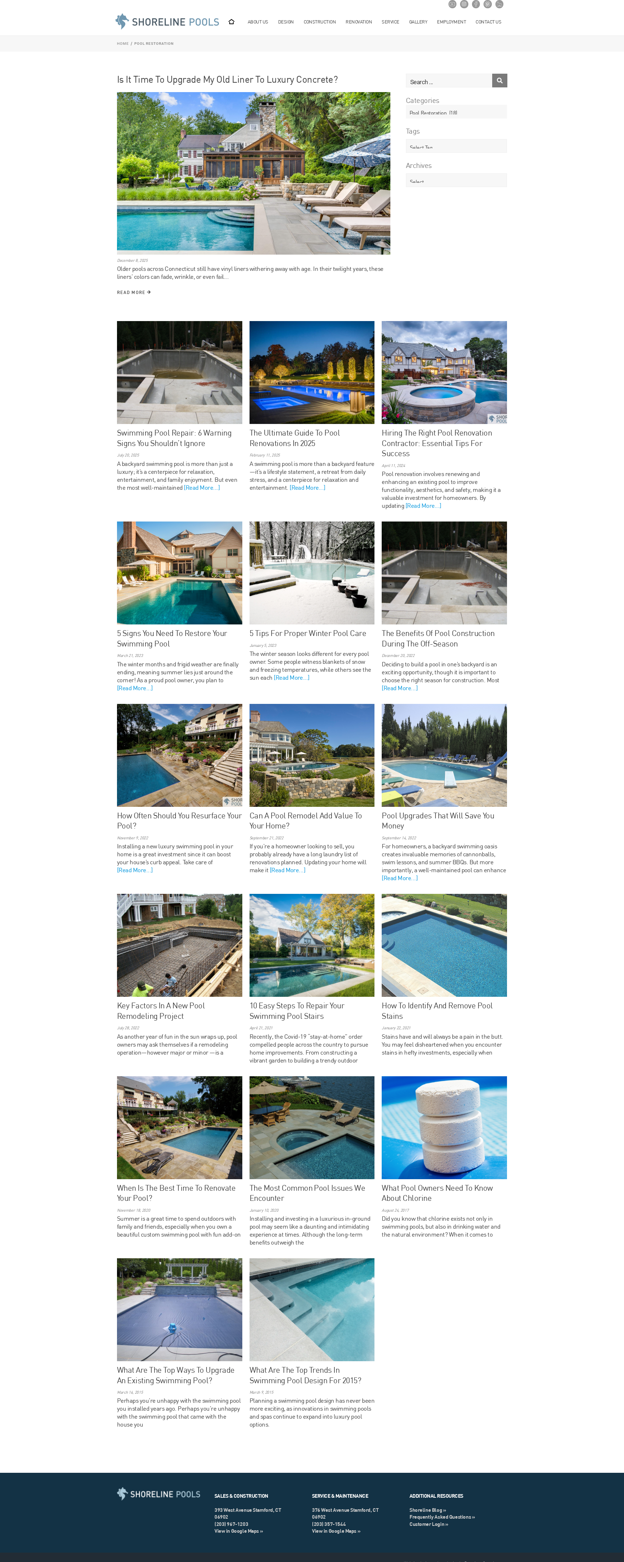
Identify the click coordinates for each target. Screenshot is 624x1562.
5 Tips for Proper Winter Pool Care (308, 633)
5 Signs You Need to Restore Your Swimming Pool (172, 638)
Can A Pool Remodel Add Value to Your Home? (306, 820)
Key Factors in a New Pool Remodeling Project (161, 1010)
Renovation (359, 22)
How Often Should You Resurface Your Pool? (179, 820)
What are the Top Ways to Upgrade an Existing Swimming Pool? (176, 1375)
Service (390, 22)
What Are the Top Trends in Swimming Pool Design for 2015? (305, 1375)
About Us (258, 22)
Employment (451, 22)
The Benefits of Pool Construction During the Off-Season (438, 638)
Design (286, 22)
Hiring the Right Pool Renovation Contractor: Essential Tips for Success (437, 443)
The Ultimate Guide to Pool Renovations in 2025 (295, 438)
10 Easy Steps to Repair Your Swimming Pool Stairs (297, 1010)
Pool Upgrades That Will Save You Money (438, 820)
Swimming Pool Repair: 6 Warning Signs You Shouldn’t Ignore (174, 438)
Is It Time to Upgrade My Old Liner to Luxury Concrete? (227, 79)
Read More (132, 292)
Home (123, 44)
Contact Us (488, 22)
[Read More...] (202, 487)
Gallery (418, 22)
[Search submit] (499, 80)
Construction (320, 22)
